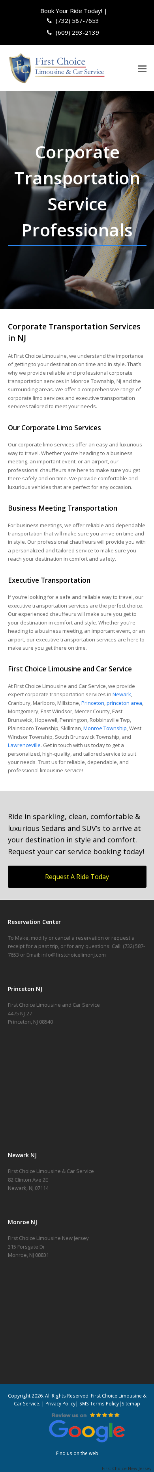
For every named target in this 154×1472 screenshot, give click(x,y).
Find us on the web (77, 1453)
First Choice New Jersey (128, 1468)
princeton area (124, 702)
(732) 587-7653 (76, 20)
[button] (142, 68)
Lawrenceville (24, 745)
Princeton (92, 702)
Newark (122, 694)
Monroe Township (105, 728)
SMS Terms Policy (99, 1403)
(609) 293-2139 (76, 32)
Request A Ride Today (77, 876)
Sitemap (131, 1403)
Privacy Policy (60, 1403)
